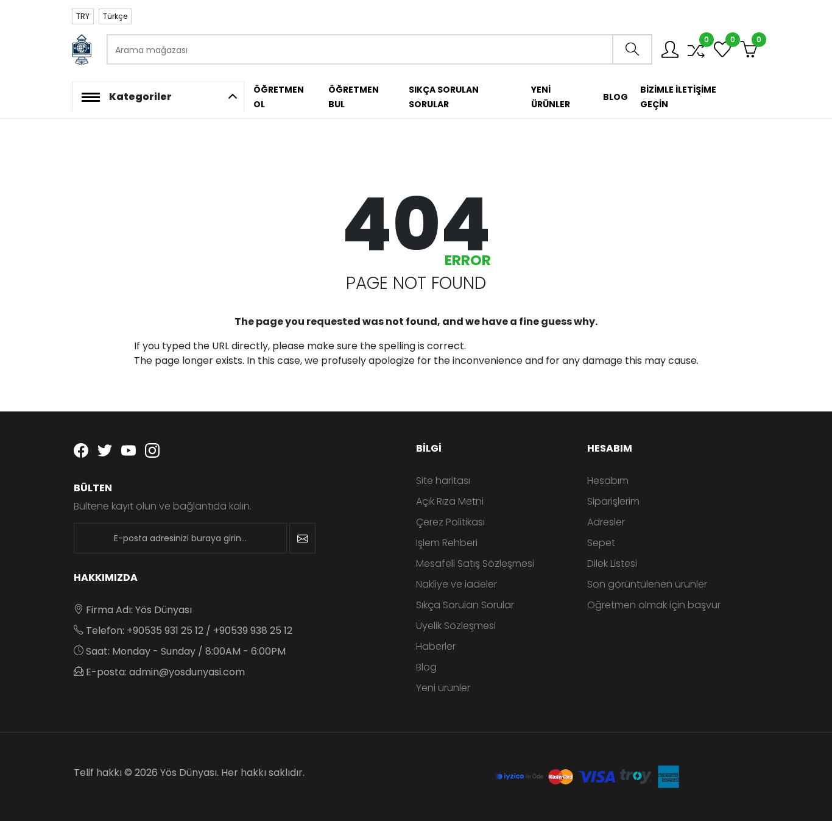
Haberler (436, 646)
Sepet (601, 543)
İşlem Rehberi (447, 543)
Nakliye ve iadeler (456, 584)
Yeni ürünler (443, 688)
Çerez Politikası (450, 522)
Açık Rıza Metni (450, 501)
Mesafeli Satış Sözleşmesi (475, 563)
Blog (426, 667)
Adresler (606, 522)
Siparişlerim (613, 501)
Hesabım (608, 481)
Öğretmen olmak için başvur (654, 605)
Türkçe (115, 16)
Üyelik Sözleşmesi (456, 626)
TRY (83, 16)
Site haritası (443, 481)
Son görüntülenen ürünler (647, 584)
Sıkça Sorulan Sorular (465, 605)
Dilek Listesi (612, 563)
